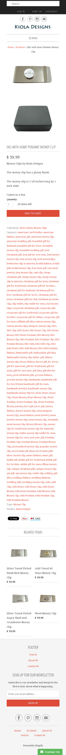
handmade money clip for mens (24, 393)
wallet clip (38, 473)
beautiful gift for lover (29, 245)
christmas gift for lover (24, 295)
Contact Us (33, 666)
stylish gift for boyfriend (31, 459)
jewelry (19, 406)
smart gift (47, 455)
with (47, 482)
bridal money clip (21, 268)
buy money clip (24, 272)
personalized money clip (25, 446)
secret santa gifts (44, 451)
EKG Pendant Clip (44, 339)
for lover (53, 361)
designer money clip (40, 326)
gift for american (16, 366)
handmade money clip (40, 388)
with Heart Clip (33, 486)
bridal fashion (43, 263)
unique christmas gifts (23, 469)
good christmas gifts (23, 375)
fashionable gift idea (45, 352)
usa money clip (23, 473)
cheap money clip (31, 277)
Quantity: (12, 199)
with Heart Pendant (25, 491)
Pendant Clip (13, 442)
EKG (54, 326)
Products (20, 47)
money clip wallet (16, 433)
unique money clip (46, 469)
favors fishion (27, 361)
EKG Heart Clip (38, 330)
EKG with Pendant (47, 348)
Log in (21, 11)
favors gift (41, 361)
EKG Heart (23, 330)
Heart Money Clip (36, 397)
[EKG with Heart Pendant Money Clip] (33, 75)
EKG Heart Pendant (25, 335)
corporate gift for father (30, 317)
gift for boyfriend (36, 366)
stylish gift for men (31, 464)
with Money (43, 491)
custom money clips (17, 326)
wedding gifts (14, 482)
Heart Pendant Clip (27, 402)
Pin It (24, 518)
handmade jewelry (17, 388)
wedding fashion (21, 477)
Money (29, 424)
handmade (34, 379)
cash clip (38, 272)
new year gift (37, 437)
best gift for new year (34, 254)
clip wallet (17, 303)
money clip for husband (40, 428)
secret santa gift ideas (23, 451)
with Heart (18, 486)
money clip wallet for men (41, 433)
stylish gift (12, 459)
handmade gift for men (35, 384)
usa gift (10, 473)
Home (17, 730)
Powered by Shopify (33, 745)
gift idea (37, 370)
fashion (11, 352)
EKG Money (43, 335)
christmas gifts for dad (25, 299)
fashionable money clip (19, 357)
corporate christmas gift (26, 308)
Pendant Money (29, 442)
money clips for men (18, 437)
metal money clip (16, 424)
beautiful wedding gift (32, 250)
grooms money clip (17, 379)
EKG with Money (28, 348)
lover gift (39, 406)
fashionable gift (24, 352)
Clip (9, 303)
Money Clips (40, 228)
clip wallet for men (34, 303)
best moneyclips (46, 259)
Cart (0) (37, 11)
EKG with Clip (42, 344)
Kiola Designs (23, 509)
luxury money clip (26, 410)
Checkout (51, 11)
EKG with (29, 344)
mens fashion (27, 415)
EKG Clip (11, 330)
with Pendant (27, 495)
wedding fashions (40, 477)
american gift (23, 236)
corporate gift (47, 308)
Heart (45, 393)
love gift (28, 406)
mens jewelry (42, 415)
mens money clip (38, 419)
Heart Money (19, 397)
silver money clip (16, 455)
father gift (38, 357)
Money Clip (40, 424)
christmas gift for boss (36, 281)
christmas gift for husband (21, 290)
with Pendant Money (18, 500)
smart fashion (33, 455)
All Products (26, 228)
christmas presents (48, 299)
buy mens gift (39, 268)
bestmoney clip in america (21, 263)
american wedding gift (19, 241)
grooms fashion (43, 375)
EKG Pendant (27, 339)
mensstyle (53, 419)
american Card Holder (30, 232)
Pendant (49, 437)
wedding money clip (33, 482)
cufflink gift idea (25, 321)
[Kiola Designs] (33, 27)
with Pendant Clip (44, 495)
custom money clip (45, 321)
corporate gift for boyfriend (22, 312)
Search (33, 654)
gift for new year (22, 370)
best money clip (28, 259)
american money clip (42, 236)
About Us (33, 660)
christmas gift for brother (41, 285)
